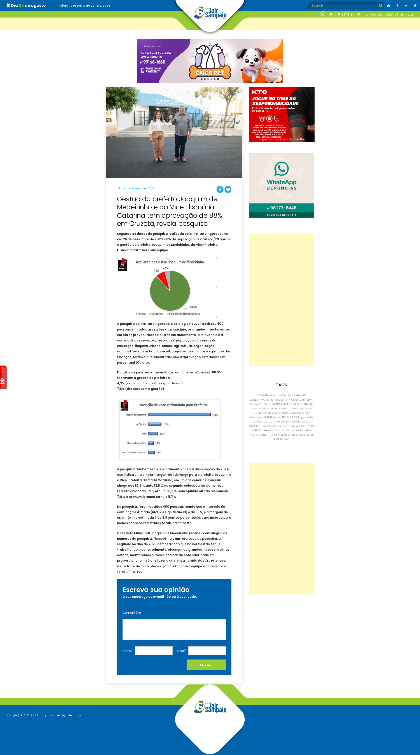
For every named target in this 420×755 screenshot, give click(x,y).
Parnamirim (283, 421)
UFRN (283, 435)
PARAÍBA (257, 421)
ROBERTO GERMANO (263, 430)
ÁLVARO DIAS (281, 439)
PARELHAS (269, 421)
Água (309, 435)
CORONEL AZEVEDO (280, 404)
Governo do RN (287, 408)
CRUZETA (307, 404)
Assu (277, 399)
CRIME (297, 404)
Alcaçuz (274, 395)
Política (281, 426)
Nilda (273, 417)
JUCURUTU (297, 413)
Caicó (295, 399)
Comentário (131, 612)
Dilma (273, 408)
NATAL (265, 417)
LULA (308, 413)
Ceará (254, 404)
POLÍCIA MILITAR (266, 426)
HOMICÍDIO (304, 408)
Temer (276, 435)
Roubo (299, 430)
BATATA (285, 399)
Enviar (206, 665)
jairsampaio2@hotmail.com (391, 14)
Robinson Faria (285, 430)
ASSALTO (285, 395)
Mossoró (255, 417)
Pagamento (305, 417)
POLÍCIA (296, 421)
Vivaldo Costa (296, 435)
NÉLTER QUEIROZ (287, 417)
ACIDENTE (262, 395)
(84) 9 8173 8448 (344, 14)
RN (312, 426)
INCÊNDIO (258, 413)
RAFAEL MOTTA (301, 426)
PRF (289, 426)
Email (181, 650)
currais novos (260, 408)
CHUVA (263, 404)
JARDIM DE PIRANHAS (277, 413)
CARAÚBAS (306, 399)
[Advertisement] (281, 300)
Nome (127, 650)
